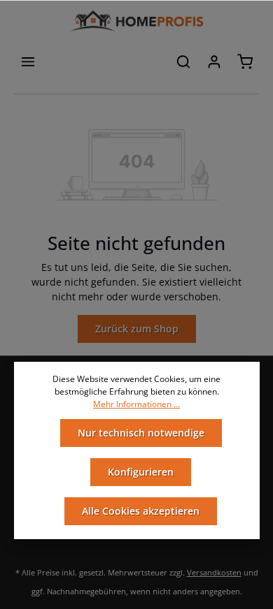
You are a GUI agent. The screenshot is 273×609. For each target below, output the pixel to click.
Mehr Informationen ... (136, 404)
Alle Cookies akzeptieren (141, 511)
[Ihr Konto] (214, 61)
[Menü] (28, 61)
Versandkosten (214, 572)
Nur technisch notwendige (141, 432)
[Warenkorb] (245, 61)
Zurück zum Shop (136, 328)
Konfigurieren (141, 471)
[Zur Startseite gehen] (136, 20)
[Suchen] (183, 61)
